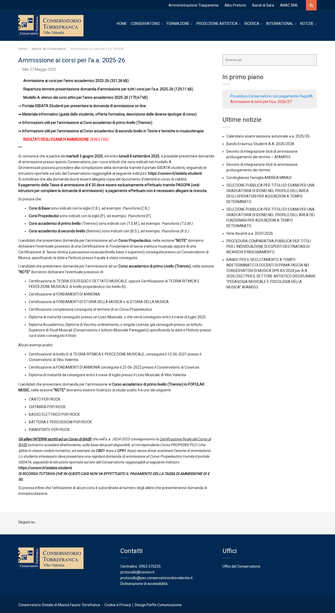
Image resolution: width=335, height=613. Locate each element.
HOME (122, 23)
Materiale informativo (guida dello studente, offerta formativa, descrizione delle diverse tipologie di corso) (109, 114)
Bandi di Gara (263, 5)
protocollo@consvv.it (137, 572)
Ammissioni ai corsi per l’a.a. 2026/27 (261, 102)
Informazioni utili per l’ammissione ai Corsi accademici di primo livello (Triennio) (87, 123)
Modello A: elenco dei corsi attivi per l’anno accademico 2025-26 (75, 97)
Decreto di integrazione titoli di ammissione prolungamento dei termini (262, 167)
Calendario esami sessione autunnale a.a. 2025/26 (268, 136)
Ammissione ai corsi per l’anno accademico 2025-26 (66, 81)
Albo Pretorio (235, 5)
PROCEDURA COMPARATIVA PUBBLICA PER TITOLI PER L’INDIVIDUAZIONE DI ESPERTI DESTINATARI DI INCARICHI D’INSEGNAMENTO (268, 246)
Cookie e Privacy (117, 605)
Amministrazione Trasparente (194, 5)
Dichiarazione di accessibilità (144, 584)
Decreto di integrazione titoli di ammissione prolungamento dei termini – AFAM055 (262, 154)
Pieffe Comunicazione (164, 605)
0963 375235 (150, 566)
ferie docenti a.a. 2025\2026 (249, 233)
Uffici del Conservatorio (241, 566)
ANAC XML (289, 5)
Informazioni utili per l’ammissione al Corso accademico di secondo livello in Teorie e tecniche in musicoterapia (113, 131)
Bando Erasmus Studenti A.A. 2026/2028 (260, 144)
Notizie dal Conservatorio (49, 49)
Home (22, 49)
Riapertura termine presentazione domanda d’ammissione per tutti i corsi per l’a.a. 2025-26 (98, 89)
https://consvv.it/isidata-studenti (175, 173)
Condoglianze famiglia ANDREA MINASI (259, 178)
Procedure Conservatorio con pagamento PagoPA (271, 96)
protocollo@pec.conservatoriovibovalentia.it (156, 578)
